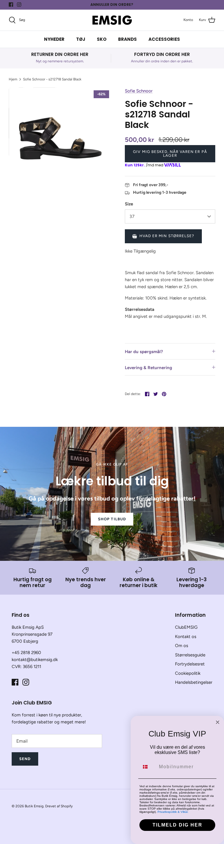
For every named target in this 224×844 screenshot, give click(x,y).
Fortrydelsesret (190, 664)
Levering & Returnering (148, 367)
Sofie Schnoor (139, 91)
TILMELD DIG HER (177, 824)
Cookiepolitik (187, 673)
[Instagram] (19, 4)
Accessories (164, 39)
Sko (101, 39)
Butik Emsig (34, 806)
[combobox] (148, 766)
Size (129, 204)
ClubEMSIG (186, 627)
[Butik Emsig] (112, 20)
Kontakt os (185, 636)
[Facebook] (11, 4)
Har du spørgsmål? (144, 351)
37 (132, 216)
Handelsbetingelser (193, 682)
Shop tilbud (112, 519)
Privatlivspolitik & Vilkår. (173, 811)
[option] (60, 139)
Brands (127, 39)
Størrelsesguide (190, 655)
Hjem (13, 79)
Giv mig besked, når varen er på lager (170, 153)
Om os (181, 645)
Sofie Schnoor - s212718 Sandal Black (52, 79)
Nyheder (54, 39)
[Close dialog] (217, 722)
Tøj (80, 39)
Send (25, 759)
